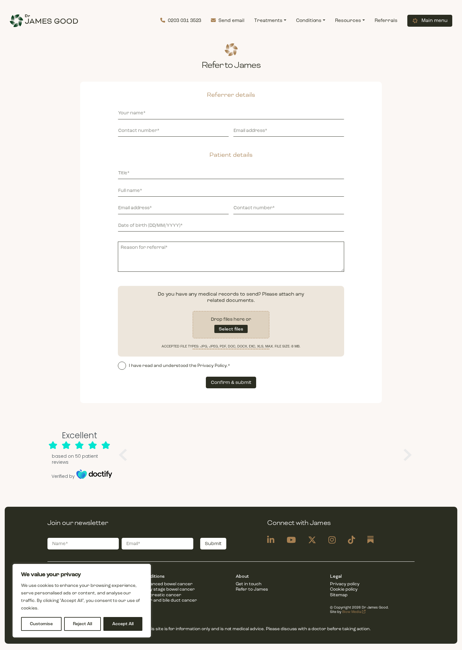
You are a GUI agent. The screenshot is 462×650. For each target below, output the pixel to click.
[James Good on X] (312, 540)
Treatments (268, 20)
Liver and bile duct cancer (169, 600)
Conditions (309, 20)
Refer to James (252, 589)
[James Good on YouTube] (291, 540)
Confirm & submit (231, 382)
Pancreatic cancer (161, 595)
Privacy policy (345, 584)
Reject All (82, 623)
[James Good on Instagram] (332, 540)
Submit (213, 543)
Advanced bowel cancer (166, 584)
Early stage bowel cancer (168, 589)
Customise (41, 623)
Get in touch (248, 584)
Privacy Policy (212, 365)
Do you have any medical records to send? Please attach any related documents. (231, 297)
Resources (348, 20)
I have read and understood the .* (179, 365)
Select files (231, 329)
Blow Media (352, 612)
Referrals (386, 20)
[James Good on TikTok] (351, 540)
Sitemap (339, 595)
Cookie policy (344, 589)
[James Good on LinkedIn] (270, 540)
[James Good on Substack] (370, 540)
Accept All (123, 623)
